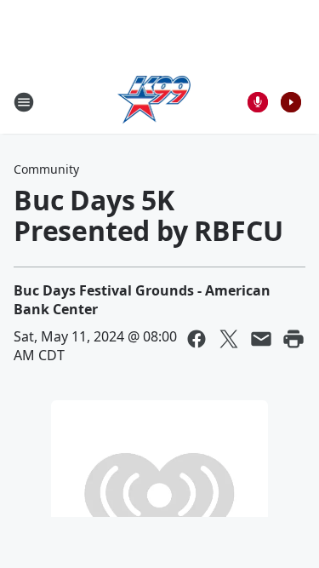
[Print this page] (293, 339)
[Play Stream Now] (291, 102)
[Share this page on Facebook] (196, 339)
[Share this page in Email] (261, 339)
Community (46, 169)
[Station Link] (154, 101)
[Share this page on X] (229, 339)
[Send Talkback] (258, 102)
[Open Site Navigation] (24, 102)
